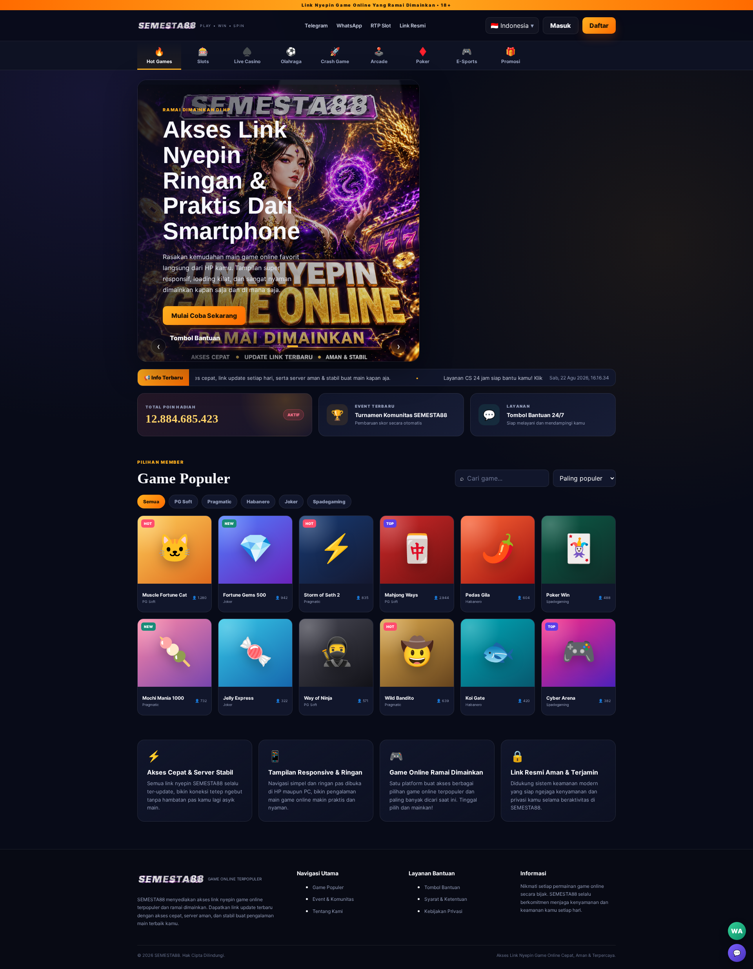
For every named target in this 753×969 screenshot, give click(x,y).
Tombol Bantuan (442, 887)
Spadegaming (329, 501)
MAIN (174, 577)
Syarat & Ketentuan (445, 899)
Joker (291, 501)
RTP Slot (381, 25)
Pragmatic (219, 501)
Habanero (258, 501)
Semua (151, 501)
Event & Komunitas (333, 899)
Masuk (560, 25)
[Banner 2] (278, 346)
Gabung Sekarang (198, 352)
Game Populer (328, 887)
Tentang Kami (328, 911)
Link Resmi (413, 25)
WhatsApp (349, 25)
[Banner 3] (292, 346)
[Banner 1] (264, 346)
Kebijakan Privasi (443, 911)
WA (737, 931)
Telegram (316, 25)
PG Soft (183, 501)
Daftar (599, 25)
